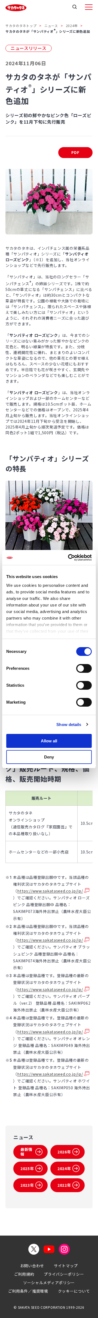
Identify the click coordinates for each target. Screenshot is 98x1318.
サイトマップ (66, 1265)
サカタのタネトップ (20, 25)
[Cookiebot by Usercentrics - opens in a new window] (69, 557)
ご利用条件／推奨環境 (28, 1291)
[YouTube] (49, 1249)
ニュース (51, 25)
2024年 (72, 25)
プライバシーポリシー (64, 1274)
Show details (68, 724)
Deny (49, 757)
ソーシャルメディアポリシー (49, 1282)
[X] (33, 1249)
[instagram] (64, 1249)
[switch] (84, 668)
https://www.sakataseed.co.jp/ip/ (50, 891)
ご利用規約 (24, 1274)
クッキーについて (74, 1291)
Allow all (49, 741)
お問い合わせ (32, 1265)
